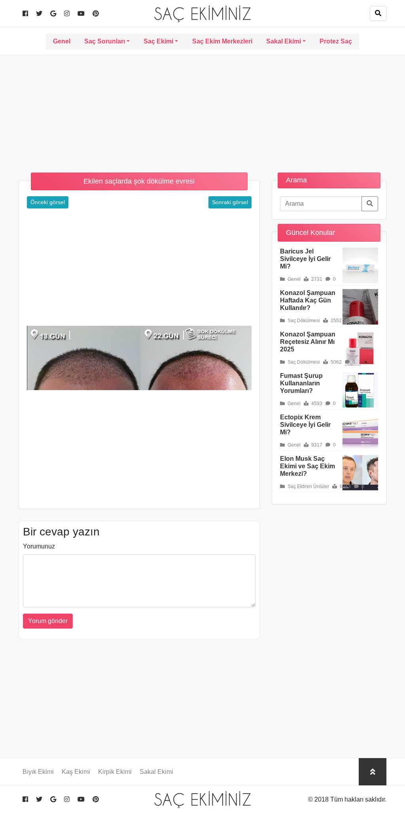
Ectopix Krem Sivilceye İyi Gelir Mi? (305, 425)
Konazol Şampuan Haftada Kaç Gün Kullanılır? (307, 300)
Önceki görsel (47, 202)
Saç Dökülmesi (303, 320)
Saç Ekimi (158, 41)
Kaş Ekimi (76, 771)
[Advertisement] (202, 110)
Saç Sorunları (104, 41)
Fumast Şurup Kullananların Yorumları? (301, 383)
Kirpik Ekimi (115, 771)
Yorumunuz (39, 546)
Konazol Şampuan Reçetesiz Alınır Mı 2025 (307, 342)
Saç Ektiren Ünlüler (307, 486)
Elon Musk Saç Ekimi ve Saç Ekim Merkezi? (307, 466)
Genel (61, 41)
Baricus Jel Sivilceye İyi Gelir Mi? (305, 259)
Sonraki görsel (230, 202)
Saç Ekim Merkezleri (222, 41)
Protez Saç (336, 41)
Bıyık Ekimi (38, 771)
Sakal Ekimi (283, 41)
